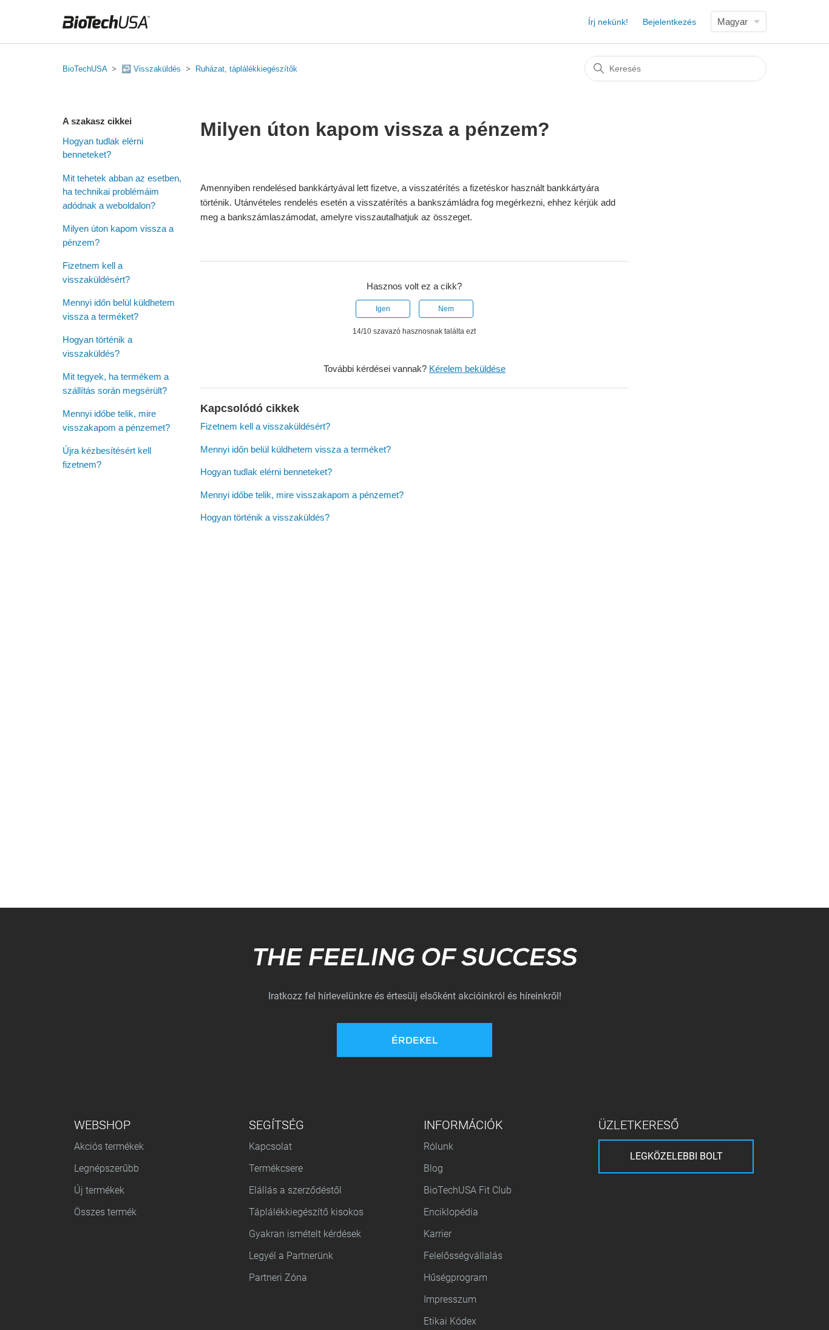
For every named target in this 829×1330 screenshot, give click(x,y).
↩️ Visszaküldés (151, 68)
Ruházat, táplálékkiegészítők (246, 68)
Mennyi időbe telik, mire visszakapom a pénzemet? (116, 420)
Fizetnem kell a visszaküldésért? (96, 272)
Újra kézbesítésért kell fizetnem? (107, 457)
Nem (446, 309)
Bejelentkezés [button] (669, 22)
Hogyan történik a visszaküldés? (97, 346)
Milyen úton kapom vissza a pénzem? (118, 235)
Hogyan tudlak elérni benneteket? (103, 148)
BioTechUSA (85, 68)
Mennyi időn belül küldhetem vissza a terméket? (119, 309)
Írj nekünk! (608, 22)
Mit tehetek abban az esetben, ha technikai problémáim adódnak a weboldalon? (122, 192)
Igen (383, 309)
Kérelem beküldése (467, 368)
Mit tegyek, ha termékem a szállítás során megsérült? (116, 383)
